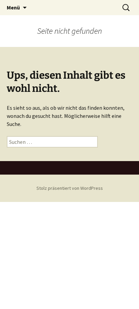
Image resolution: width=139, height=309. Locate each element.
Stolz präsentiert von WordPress (69, 188)
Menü (13, 7)
